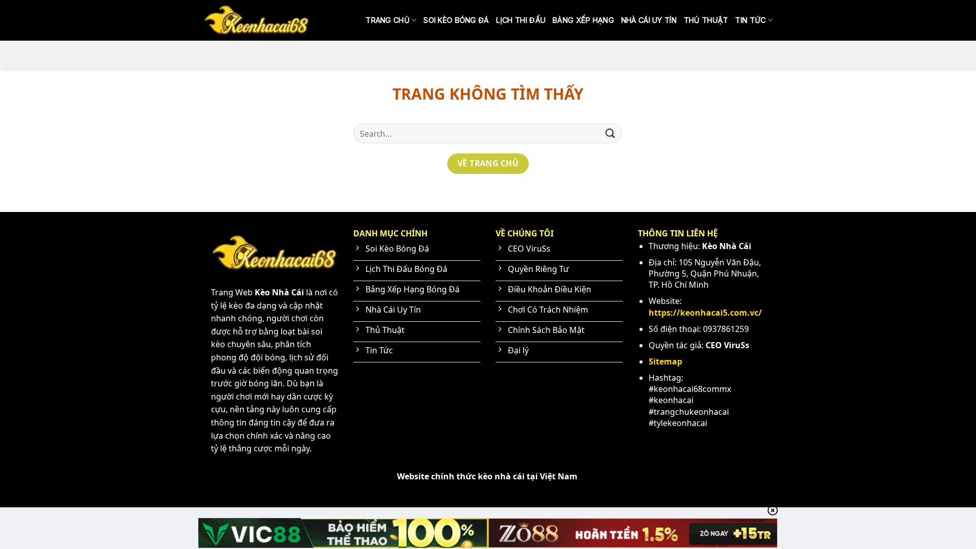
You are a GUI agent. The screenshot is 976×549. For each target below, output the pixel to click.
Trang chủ (387, 20)
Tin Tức (750, 20)
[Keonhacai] (256, 20)
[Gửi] (610, 133)
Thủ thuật (706, 20)
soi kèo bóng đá (456, 20)
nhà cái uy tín (649, 20)
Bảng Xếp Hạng (583, 20)
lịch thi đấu (520, 20)
